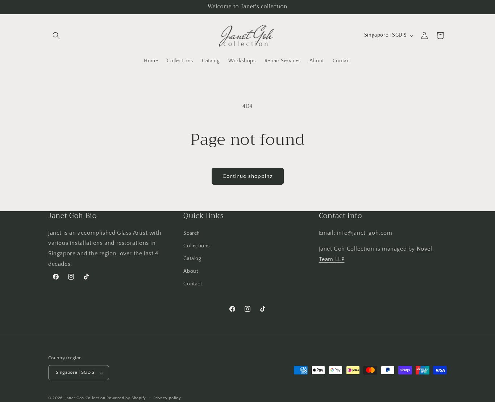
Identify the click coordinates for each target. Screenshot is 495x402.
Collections (196, 245)
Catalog (192, 258)
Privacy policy (167, 398)
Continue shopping (247, 176)
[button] (56, 35)
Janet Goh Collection (85, 398)
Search (191, 233)
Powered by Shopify (126, 398)
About (190, 271)
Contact (192, 284)
